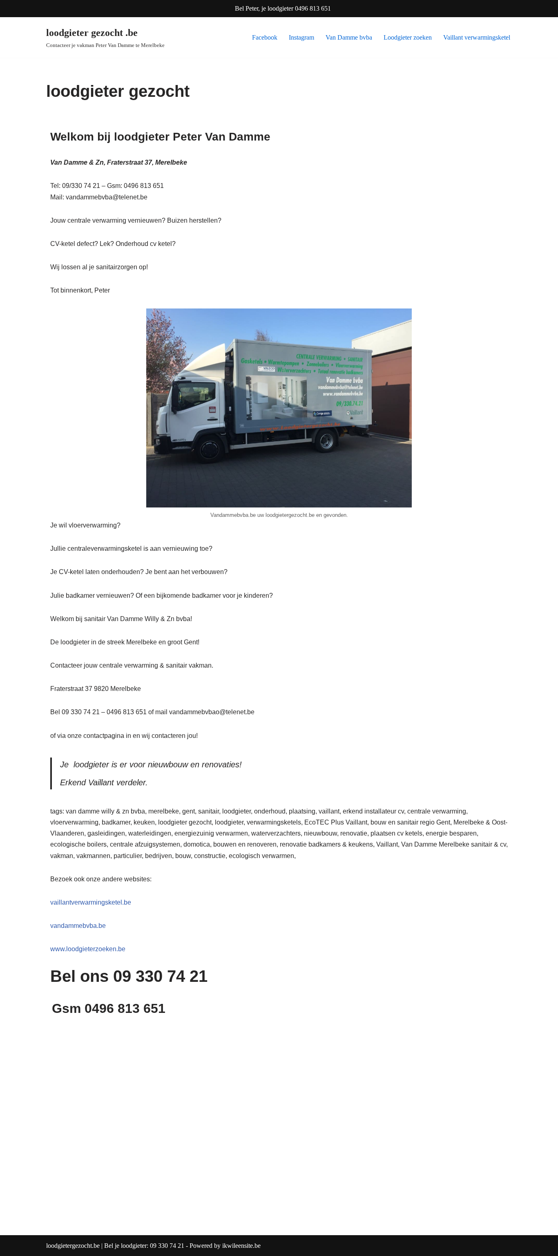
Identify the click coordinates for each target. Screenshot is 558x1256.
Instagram (301, 37)
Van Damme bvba (349, 37)
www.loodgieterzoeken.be (87, 948)
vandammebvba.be (78, 925)
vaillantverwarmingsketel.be (90, 902)
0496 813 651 (313, 8)
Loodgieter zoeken (408, 37)
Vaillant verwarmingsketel (476, 37)
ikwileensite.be (241, 1245)
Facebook (264, 37)
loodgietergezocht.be (73, 1245)
